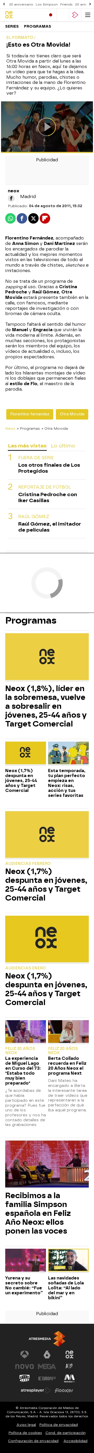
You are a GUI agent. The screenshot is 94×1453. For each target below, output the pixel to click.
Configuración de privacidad (33, 1441)
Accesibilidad (75, 1441)
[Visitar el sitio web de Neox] (69, 1354)
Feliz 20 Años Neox (20, 1050)
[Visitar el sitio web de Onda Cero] (24, 1378)
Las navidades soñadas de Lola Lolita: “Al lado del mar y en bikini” (66, 1288)
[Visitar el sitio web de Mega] (47, 1366)
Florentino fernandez (29, 414)
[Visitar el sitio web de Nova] (24, 1366)
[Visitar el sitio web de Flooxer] (64, 1390)
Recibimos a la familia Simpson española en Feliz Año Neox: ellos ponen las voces (38, 1213)
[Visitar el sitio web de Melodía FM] (69, 1378)
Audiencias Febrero (28, 863)
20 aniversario (21, 4)
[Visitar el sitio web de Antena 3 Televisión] (24, 1354)
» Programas (28, 428)
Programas (37, 26)
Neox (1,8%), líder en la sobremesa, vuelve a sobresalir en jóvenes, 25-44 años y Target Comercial (46, 706)
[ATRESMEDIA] (47, 1339)
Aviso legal (26, 1425)
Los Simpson (47, 4)
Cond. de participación (65, 1433)
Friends (66, 4)
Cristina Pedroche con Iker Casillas (47, 497)
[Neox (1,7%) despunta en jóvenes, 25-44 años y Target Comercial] (25, 754)
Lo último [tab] (63, 446)
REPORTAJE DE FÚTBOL (44, 487)
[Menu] (87, 15)
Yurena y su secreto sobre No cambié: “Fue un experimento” (24, 1285)
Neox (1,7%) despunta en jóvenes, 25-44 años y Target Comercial (21, 780)
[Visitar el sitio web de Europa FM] (47, 1378)
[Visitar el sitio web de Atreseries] (69, 1366)
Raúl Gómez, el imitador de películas (49, 527)
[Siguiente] (90, 4)
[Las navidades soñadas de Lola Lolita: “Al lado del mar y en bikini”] (68, 1261)
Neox (10, 428)
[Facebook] (11, 198)
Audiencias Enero (25, 968)
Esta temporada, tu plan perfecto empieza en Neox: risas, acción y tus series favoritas (66, 783)
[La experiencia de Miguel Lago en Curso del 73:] (25, 1032)
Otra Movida (72, 414)
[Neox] (23, 15)
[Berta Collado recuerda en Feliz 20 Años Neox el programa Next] (68, 1032)
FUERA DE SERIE (36, 457)
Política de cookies (25, 1433)
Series (12, 26)
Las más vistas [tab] (27, 446)
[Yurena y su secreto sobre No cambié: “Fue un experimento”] (25, 1261)
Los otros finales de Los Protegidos (49, 468)
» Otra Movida (55, 428)
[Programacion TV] (63, 15)
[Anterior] (4, 4)
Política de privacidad (58, 1425)
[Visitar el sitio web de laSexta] (47, 1354)
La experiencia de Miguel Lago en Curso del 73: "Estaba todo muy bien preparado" (23, 1071)
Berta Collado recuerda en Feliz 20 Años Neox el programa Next (67, 1066)
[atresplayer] (75, 15)
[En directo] (50, 15)
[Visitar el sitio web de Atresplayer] (36, 1390)
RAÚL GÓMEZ (33, 516)
